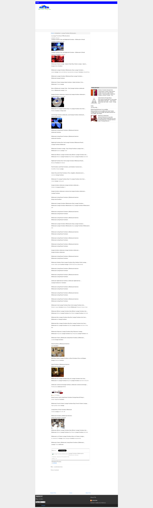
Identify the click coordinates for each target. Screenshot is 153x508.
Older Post (88, 493)
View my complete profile (98, 502)
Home (37, 2)
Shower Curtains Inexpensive (105, 90)
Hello (92, 106)
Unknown (94, 500)
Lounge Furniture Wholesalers (60, 36)
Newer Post (53, 493)
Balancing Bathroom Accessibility (99, 109)
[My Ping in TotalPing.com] (39, 496)
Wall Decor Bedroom (103, 115)
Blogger (43, 505)
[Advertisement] (85, 16)
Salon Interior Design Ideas (105, 98)
